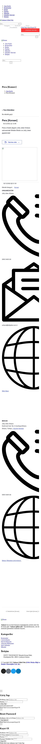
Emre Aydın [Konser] (32, 611)
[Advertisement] (20, 585)
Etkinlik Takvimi (9, 15)
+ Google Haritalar (18, 428)
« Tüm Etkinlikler (8, 110)
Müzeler (6, 13)
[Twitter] (13, 671)
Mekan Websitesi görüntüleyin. (11, 561)
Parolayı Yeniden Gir (6, 739)
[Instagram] (3, 671)
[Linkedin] (18, 671)
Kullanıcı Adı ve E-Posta (8, 718)
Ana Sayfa (7, 6)
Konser (16, 187)
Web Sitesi (5, 391)
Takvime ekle (12, 142)
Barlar (6, 9)
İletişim (6, 17)
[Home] (4, 40)
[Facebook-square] (8, 671)
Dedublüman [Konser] (13, 611)
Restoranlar (7, 8)
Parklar (6, 11)
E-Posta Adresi (4, 735)
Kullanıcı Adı (4, 699)
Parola (2, 702)
